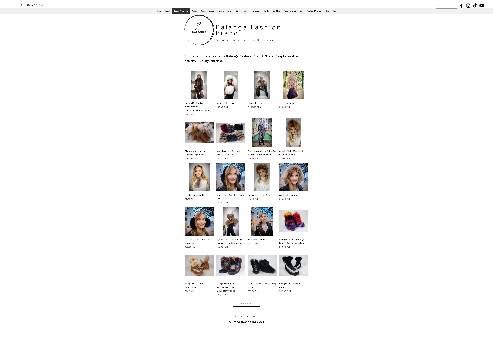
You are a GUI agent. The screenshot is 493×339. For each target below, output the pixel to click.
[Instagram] (468, 5)
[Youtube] (482, 5)
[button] (167, 11)
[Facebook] (461, 5)
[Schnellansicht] (199, 85)
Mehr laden (246, 303)
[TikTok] (475, 5)
